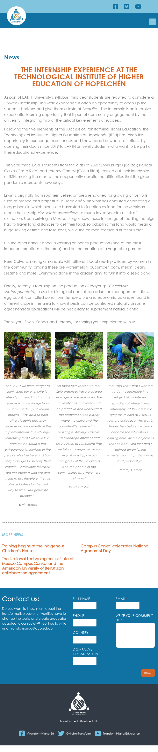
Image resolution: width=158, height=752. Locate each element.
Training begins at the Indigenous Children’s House (33, 548)
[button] (152, 21)
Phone (78, 616)
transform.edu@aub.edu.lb (79, 721)
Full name (81, 599)
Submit (148, 672)
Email (122, 599)
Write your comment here (134, 618)
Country (80, 633)
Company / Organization (85, 652)
